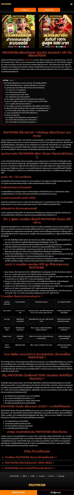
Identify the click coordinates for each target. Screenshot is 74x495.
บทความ (51, 476)
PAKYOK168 (28, 60)
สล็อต (24, 476)
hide (11, 80)
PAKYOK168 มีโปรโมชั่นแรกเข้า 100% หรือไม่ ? (29, 463)
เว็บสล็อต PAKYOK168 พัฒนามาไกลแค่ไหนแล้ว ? (31, 457)
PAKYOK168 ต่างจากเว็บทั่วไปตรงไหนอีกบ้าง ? (30, 468)
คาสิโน (33, 476)
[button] (71, 4)
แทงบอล (42, 476)
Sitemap (61, 476)
